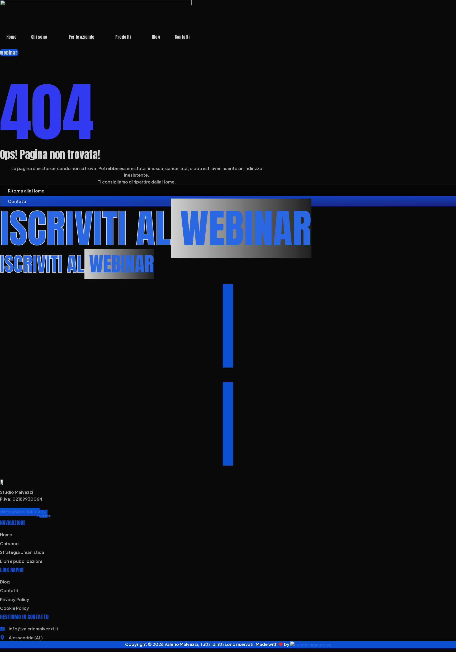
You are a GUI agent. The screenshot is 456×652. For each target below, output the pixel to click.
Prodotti (123, 37)
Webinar (8, 52)
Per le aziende (81, 37)
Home (11, 37)
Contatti (182, 37)
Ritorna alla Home (26, 191)
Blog (156, 37)
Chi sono (39, 37)
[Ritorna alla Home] (2, 190)
